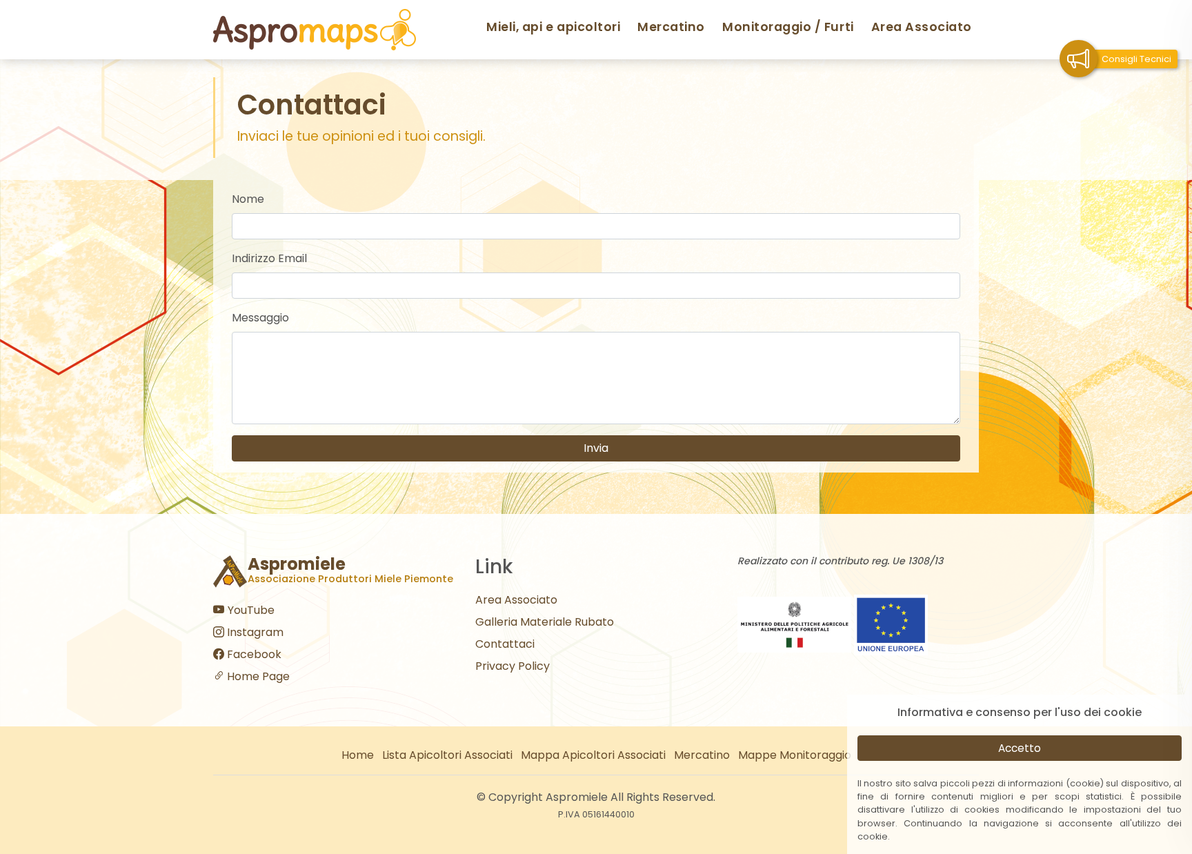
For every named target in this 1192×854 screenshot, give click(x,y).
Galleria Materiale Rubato (544, 622)
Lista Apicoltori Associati (447, 755)
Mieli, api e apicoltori (553, 27)
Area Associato (921, 27)
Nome (248, 199)
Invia (596, 448)
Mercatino (671, 27)
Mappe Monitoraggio (794, 755)
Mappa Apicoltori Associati (593, 755)
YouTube (250, 610)
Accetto (1019, 748)
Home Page (257, 676)
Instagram (254, 632)
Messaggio (260, 318)
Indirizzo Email (269, 258)
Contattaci (505, 644)
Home (357, 755)
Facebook (252, 654)
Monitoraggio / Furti (788, 27)
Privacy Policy (512, 666)
